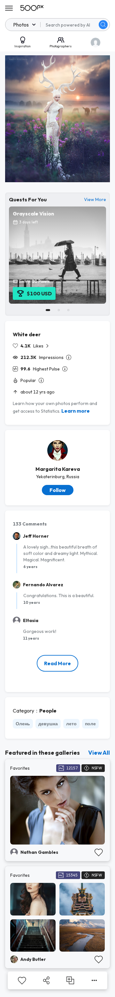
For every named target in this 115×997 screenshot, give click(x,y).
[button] (103, 24)
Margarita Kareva (57, 469)
